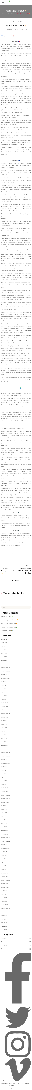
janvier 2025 (4, 706)
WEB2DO (11, 1086)
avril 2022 (4, 823)
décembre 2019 (5, 908)
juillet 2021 (4, 855)
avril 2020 (4, 898)
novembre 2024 (5, 713)
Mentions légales (9, 1088)
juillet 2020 (4, 894)
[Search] (28, 607)
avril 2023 (4, 781)
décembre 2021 (5, 837)
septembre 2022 (5, 806)
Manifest (9, 29)
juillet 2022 (4, 813)
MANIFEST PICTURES (17, 1083)
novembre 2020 (5, 883)
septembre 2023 (5, 763)
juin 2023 (3, 774)
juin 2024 (3, 731)
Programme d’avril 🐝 (7, 630)
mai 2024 (3, 735)
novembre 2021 (5, 841)
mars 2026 (4, 657)
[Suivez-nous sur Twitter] (18, 1030)
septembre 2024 (5, 721)
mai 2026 (3, 650)
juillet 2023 (4, 770)
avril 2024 (4, 738)
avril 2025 (4, 696)
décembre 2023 (5, 752)
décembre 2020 (5, 880)
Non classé (4, 945)
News (20, 21)
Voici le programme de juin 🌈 (9, 623)
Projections (4, 949)
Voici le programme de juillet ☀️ (10, 620)
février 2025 (4, 703)
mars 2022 (4, 827)
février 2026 (4, 660)
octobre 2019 (5, 912)
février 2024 (4, 745)
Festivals (11, 13)
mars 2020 (4, 901)
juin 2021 (3, 859)
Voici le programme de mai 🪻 (9, 627)
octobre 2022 (5, 802)
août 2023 (4, 767)
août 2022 (4, 809)
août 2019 (4, 915)
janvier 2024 (4, 749)
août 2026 (4, 639)
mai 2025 (3, 692)
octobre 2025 (5, 674)
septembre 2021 (5, 848)
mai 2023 (3, 777)
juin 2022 (3, 816)
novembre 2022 (5, 798)
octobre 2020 (5, 887)
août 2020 (4, 891)
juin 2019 (3, 919)
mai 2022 (3, 820)
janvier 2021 (4, 876)
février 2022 (4, 830)
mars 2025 (4, 699)
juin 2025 (3, 689)
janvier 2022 (4, 834)
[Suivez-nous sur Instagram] (18, 1057)
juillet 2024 (4, 728)
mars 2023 (4, 784)
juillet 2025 (4, 685)
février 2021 (4, 873)
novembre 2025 (5, 671)
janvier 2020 (4, 905)
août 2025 (4, 682)
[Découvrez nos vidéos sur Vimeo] (18, 1080)
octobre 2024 (5, 717)
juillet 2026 (4, 643)
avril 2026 (4, 653)
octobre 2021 (5, 845)
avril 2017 (4, 930)
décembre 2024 (5, 710)
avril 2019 (4, 922)
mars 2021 (4, 869)
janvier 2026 (4, 664)
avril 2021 (4, 866)
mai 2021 (3, 862)
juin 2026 (3, 646)
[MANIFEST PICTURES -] (16, 2)
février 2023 (4, 788)
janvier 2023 (4, 791)
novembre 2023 (5, 756)
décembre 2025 (5, 667)
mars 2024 (4, 742)
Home (3, 13)
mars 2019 (4, 926)
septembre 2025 (5, 678)
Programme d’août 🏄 (7, 616)
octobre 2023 (5, 760)
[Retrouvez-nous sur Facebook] (18, 1003)
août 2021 (4, 852)
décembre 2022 (5, 795)
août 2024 (4, 724)
